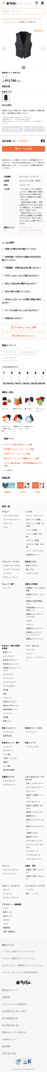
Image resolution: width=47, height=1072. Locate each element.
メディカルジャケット (35, 787)
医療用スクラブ (8, 777)
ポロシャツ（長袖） (34, 519)
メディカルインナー (34, 859)
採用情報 (6, 997)
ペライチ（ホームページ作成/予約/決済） (20, 972)
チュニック (30, 791)
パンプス (29, 890)
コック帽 (6, 766)
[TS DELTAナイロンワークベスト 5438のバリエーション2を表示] (11, 375)
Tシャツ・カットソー (34, 516)
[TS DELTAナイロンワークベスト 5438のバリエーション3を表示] (12, 375)
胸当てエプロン (32, 565)
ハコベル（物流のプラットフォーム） (19, 958)
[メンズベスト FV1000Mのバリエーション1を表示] (34, 375)
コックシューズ (32, 747)
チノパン (29, 653)
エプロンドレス (32, 573)
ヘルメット (7, 698)
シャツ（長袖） (32, 530)
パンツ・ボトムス (32, 646)
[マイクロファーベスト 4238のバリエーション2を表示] (3, 375)
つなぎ (28, 621)
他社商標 (6, 1046)
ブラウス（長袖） (33, 540)
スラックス (30, 650)
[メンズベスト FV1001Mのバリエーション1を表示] (42, 375)
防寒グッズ (7, 912)
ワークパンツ (8, 678)
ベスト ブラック (10, 358)
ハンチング (7, 747)
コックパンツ (31, 732)
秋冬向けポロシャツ (11, 705)
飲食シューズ (30, 743)
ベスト (30, 227)
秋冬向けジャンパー (11, 664)
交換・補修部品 (9, 932)
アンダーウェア (9, 682)
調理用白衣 (7, 736)
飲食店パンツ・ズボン (34, 728)
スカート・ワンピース (11, 886)
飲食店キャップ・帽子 (11, 743)
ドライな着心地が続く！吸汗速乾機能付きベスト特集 (23, 464)
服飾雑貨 (6, 928)
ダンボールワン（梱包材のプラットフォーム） (23, 965)
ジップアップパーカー (12, 569)
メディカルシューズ (34, 841)
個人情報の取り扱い (11, 1025)
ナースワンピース (33, 855)
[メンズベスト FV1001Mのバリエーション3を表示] (43, 375)
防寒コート (7, 652)
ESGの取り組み (9, 1053)
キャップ (6, 588)
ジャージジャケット (11, 870)
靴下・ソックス (32, 894)
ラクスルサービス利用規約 (14, 1004)
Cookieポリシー (9, 1039)
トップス (28, 512)
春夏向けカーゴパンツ (35, 628)
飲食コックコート (9, 728)
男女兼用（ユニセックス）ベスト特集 (19, 449)
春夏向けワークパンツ (35, 639)
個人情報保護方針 (10, 1018)
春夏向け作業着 (31, 584)
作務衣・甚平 (30, 866)
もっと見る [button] (8, 470)
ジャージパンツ (9, 874)
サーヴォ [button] (5, 76)
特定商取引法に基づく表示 (14, 1011)
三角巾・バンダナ (10, 758)
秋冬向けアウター (10, 702)
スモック (29, 624)
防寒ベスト (7, 721)
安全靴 (5, 690)
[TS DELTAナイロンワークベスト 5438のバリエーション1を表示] (10, 375)
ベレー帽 (6, 754)
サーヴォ (22, 227)
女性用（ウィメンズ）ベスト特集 (17, 454)
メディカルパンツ (33, 802)
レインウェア (8, 656)
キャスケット (8, 750)
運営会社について (10, 990)
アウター (5, 512)
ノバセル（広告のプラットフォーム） (19, 951)
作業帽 (5, 717)
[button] (39, 31)
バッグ (5, 908)
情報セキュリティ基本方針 (14, 1032)
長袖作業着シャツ (10, 709)
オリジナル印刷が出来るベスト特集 (18, 444)
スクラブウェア (9, 781)
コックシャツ (8, 732)
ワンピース (7, 894)
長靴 (5, 694)
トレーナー (7, 573)
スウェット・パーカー (11, 562)
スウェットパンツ (10, 577)
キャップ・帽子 (8, 584)
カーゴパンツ (8, 674)
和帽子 (5, 762)
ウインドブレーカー (11, 516)
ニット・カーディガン (35, 551)
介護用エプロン (32, 833)
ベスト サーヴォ (10, 352)
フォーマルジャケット (12, 519)
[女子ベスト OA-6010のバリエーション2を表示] (19, 375)
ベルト (5, 924)
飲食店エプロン (31, 562)
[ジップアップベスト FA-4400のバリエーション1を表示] (26, 375)
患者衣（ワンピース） (35, 812)
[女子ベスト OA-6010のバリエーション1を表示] (18, 375)
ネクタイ (6, 920)
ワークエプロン (9, 686)
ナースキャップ (32, 851)
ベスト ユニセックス (29, 352)
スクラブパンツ (9, 785)
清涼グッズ (7, 916)
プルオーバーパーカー (12, 565)
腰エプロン (30, 569)
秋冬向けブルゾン (10, 660)
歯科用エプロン (32, 837)
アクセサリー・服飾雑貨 (11, 904)
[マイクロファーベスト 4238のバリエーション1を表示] (2, 375)
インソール (7, 713)
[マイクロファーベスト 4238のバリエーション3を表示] (4, 375)
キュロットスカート (11, 897)
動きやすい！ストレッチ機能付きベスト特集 (21, 458)
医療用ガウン (31, 816)
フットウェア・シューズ (34, 886)
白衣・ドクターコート (35, 783)
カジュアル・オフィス (27, 230)
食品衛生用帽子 (9, 770)
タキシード (7, 523)
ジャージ (5, 866)
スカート (6, 890)
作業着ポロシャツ (33, 555)
